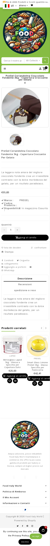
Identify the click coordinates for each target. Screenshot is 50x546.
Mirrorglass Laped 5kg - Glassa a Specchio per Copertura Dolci (12, 363)
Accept (35, 536)
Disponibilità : (11, 209)
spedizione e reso (25, 290)
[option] (16, 139)
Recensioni (25, 284)
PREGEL (24, 200)
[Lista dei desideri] (32, 5)
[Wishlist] (9, 380)
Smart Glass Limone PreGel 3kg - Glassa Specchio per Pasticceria (37, 366)
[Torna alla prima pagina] (25, 82)
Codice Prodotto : (10, 204)
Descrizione (25, 278)
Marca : (8, 200)
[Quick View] (15, 380)
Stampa (8, 252)
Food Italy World (33, 516)
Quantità (6, 225)
